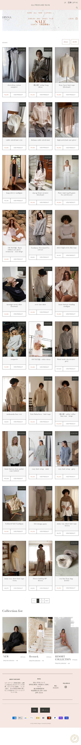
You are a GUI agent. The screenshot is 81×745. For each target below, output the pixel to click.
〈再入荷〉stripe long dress (40, 86)
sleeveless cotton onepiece (14, 86)
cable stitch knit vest (14, 140)
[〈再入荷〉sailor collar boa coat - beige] (66, 393)
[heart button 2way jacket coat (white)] (14, 448)
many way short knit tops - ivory (14, 579)
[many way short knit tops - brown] (66, 503)
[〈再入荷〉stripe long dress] (40, 64)
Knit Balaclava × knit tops (40, 414)
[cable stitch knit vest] (14, 119)
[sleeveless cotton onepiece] (14, 64)
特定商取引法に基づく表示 (39, 690)
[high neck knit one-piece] (66, 119)
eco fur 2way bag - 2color (66, 579)
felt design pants (40, 524)
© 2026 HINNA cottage (35, 723)
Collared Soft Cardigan (14, 524)
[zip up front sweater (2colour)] (40, 172)
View (18, 94)
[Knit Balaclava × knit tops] (40, 393)
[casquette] (14, 339)
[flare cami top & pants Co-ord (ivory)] (66, 172)
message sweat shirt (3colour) (14, 305)
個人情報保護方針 (39, 688)
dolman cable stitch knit (40, 140)
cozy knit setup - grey (66, 469)
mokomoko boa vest (14, 414)
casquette (14, 359)
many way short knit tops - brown (67, 525)
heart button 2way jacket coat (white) (14, 470)
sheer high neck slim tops (67, 248)
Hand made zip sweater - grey (66, 360)
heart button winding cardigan (67, 305)
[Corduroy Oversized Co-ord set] (40, 227)
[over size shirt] (40, 284)
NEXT (46, 601)
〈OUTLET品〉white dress (40, 359)
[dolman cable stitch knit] (40, 119)
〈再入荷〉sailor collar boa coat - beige (67, 415)
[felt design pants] (40, 503)
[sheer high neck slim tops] (66, 227)
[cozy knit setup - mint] (40, 448)
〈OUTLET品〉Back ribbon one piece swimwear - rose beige (14, 250)
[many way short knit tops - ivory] (14, 558)
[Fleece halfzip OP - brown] (40, 558)
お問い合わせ (39, 692)
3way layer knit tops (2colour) (67, 86)
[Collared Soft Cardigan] (14, 503)
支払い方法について (39, 682)
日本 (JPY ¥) (73, 2)
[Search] (77, 7)
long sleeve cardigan (14, 193)
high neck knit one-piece (66, 140)
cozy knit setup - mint (40, 469)
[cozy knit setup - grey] (66, 448)
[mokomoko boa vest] (14, 393)
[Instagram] (66, 687)
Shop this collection (9, 660)
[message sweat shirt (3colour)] (14, 284)
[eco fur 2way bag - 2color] (66, 558)
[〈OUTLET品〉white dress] (40, 339)
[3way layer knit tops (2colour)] (66, 64)
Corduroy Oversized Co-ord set (40, 249)
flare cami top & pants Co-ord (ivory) (66, 194)
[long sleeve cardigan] (14, 172)
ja (65, 2)
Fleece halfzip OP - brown (40, 579)
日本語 (34, 710)
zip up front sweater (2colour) (40, 194)
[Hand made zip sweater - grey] (66, 339)
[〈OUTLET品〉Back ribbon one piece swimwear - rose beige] (14, 227)
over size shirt (40, 304)
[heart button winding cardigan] (66, 284)
